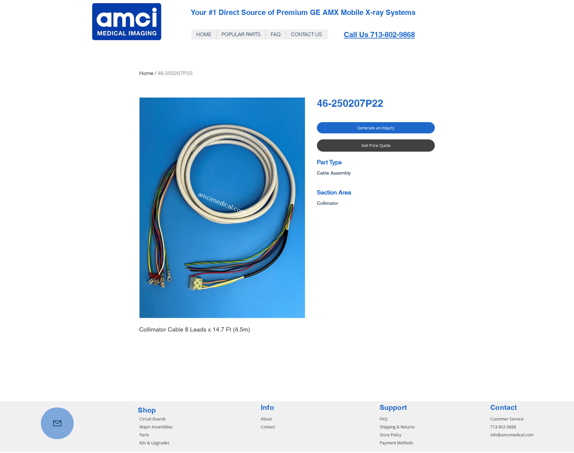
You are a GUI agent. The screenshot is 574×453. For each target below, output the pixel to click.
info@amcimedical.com (511, 434)
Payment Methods (396, 442)
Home (146, 73)
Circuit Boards (153, 418)
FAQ (383, 418)
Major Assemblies (156, 426)
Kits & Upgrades (154, 442)
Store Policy (390, 434)
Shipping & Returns (397, 426)
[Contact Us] (57, 423)
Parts (144, 434)
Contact (268, 426)
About (266, 418)
